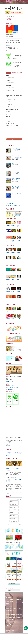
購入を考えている (11, 106)
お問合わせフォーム (10, 389)
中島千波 (8, 279)
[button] (10, 2)
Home (7, 16)
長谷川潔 (18, 291)
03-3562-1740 (13, 385)
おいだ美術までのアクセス (11, 610)
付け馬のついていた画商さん (13, 468)
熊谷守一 (13, 252)
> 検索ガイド (19, 499)
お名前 (8, 75)
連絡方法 (8, 116)
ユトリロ (18, 318)
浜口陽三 (13, 291)
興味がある (10, 104)
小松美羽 (13, 232)
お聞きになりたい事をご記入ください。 (13, 126)
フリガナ (8, 80)
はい (9, 111)
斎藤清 (18, 299)
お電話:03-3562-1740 (10, 45)
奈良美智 (13, 225)
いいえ (9, 114)
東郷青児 (8, 252)
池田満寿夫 (8, 299)
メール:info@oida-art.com (12, 43)
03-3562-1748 (10, 605)
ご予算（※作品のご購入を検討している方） (14, 96)
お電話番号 (8, 85)
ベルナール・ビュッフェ (18, 312)
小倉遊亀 (13, 279)
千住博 (18, 279)
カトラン (8, 318)
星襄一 (12, 299)
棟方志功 (8, 291)
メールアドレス (10, 90)
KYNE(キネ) (8, 232)
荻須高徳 (18, 252)
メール (9, 118)
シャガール (13, 311)
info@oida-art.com (14, 387)
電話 (9, 121)
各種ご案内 (10, 16)
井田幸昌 (18, 232)
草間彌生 (8, 225)
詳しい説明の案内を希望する (12, 109)
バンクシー (18, 240)
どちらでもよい (11, 123)
